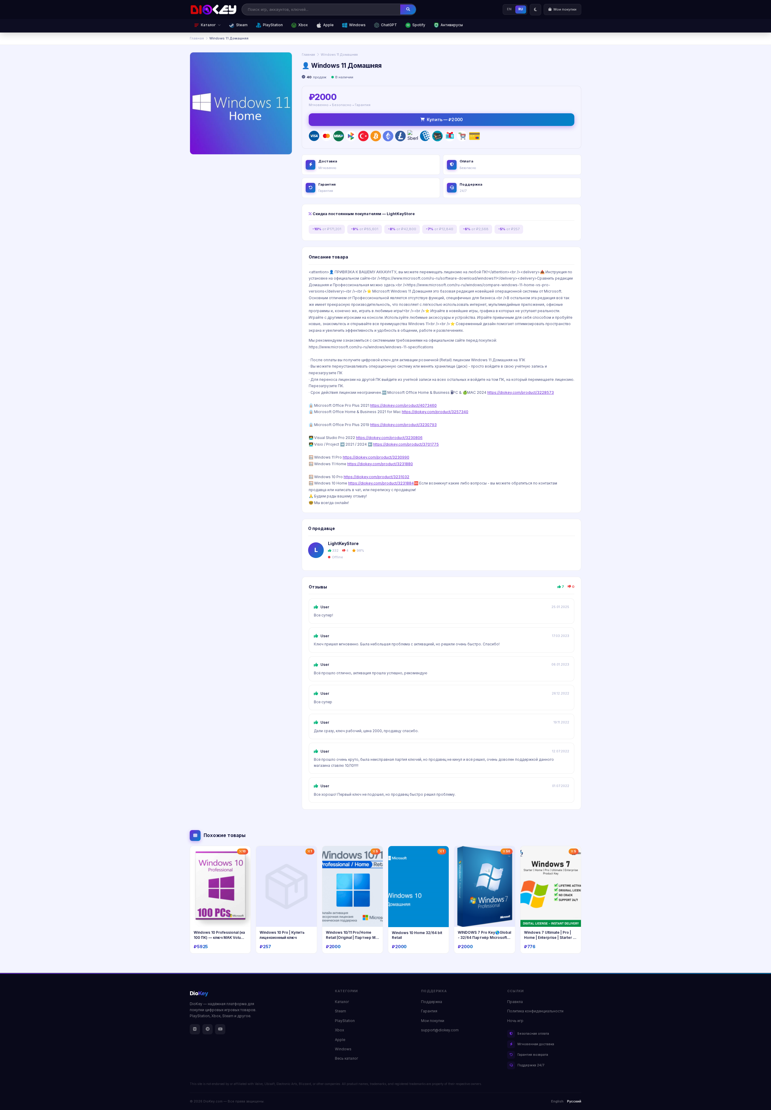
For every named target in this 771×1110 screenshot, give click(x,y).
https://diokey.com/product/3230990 (376, 457)
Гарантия (429, 1011)
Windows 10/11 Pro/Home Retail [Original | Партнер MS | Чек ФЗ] (352, 937)
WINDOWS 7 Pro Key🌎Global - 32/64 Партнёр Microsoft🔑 (484, 937)
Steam (242, 25)
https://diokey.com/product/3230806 (389, 437)
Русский (574, 1101)
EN (509, 9)
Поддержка (431, 1002)
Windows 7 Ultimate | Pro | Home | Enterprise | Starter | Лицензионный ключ (549, 937)
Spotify (418, 25)
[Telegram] (207, 1029)
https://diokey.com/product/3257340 (435, 411)
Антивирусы (452, 25)
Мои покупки (432, 1021)
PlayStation (273, 25)
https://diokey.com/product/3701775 (406, 444)
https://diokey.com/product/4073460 (403, 405)
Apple (328, 25)
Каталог (342, 1002)
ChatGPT (389, 25)
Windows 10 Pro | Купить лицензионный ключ (282, 935)
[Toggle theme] (535, 9)
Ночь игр (515, 1021)
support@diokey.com (440, 1030)
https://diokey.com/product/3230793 (403, 424)
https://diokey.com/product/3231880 (380, 464)
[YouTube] (220, 1029)
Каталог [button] (208, 25)
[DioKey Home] (213, 10)
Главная (197, 38)
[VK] (195, 1029)
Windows (357, 25)
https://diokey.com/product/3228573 (520, 392)
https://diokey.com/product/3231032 (376, 477)
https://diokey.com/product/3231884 (381, 483)
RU (520, 9)
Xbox (303, 25)
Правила (515, 1002)
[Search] (408, 9)
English (557, 1101)
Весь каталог (346, 1058)
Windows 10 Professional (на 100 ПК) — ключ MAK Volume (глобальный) (220, 937)
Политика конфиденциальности (535, 1011)
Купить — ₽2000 (445, 119)
